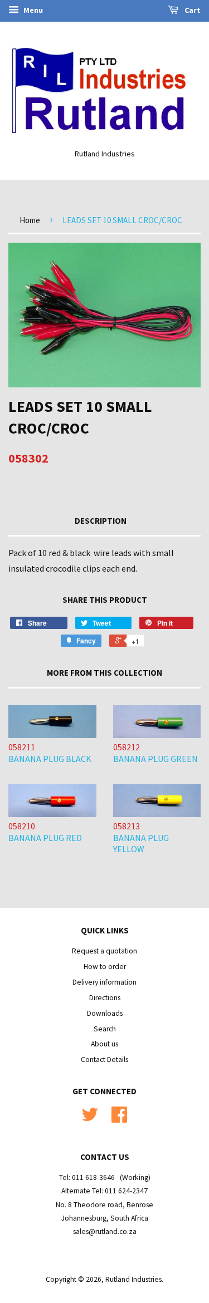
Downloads (105, 1013)
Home (30, 220)
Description (101, 520)
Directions (104, 997)
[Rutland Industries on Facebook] (119, 1118)
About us (104, 1044)
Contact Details (104, 1059)
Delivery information (104, 982)
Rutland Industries (133, 1279)
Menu (32, 10)
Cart (192, 10)
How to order (105, 966)
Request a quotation (104, 951)
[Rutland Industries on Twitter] (89, 1118)
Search (105, 1029)
